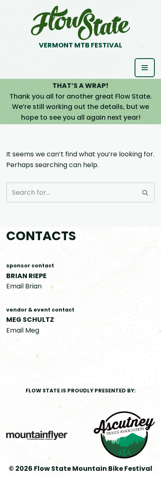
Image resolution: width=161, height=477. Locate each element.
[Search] (145, 192)
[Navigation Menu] (145, 67)
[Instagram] (151, 361)
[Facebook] (137, 361)
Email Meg (22, 330)
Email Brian (24, 286)
